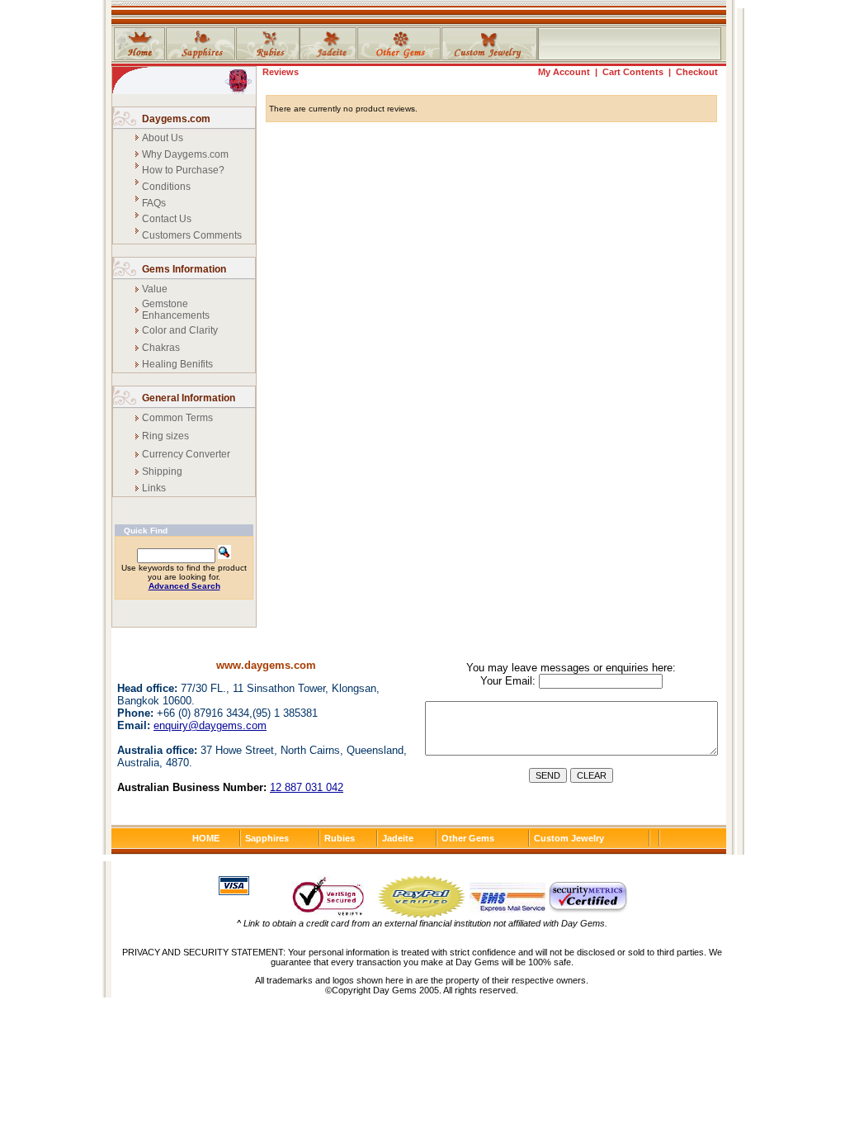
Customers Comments (192, 235)
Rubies (339, 838)
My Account (564, 72)
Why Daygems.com (185, 154)
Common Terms (177, 418)
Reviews (280, 72)
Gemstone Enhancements (176, 309)
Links (154, 488)
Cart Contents (632, 72)
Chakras (161, 347)
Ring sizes (165, 436)
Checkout (697, 72)
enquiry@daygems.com (210, 725)
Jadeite (397, 838)
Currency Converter (186, 454)
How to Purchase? (183, 170)
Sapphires (267, 838)
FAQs (154, 203)
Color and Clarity (180, 330)
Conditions (166, 186)
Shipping (162, 471)
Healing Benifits (177, 364)
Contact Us (166, 219)
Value (155, 289)
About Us (162, 138)
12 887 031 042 (306, 787)
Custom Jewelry (569, 838)
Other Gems (467, 838)
